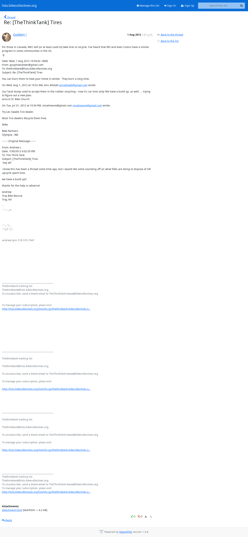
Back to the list (169, 41)
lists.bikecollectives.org (19, 5)
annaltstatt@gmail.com (73, 85)
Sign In (171, 5)
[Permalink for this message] (151, 516)
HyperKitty (125, 532)
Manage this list (149, 5)
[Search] (241, 6)
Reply (8, 520)
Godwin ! (20, 34)
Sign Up (189, 5)
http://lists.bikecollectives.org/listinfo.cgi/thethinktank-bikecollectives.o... (46, 309)
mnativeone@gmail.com (87, 105)
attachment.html (12, 510)
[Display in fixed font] (145, 516)
